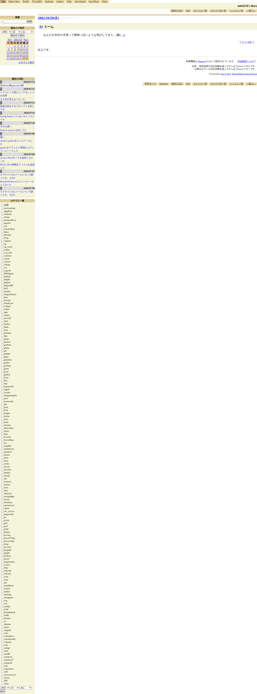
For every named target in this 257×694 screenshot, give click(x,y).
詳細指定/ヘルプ (246, 61)
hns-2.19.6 (226, 74)
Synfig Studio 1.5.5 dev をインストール (17, 118)
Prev (10, 39)
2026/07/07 (29, 171)
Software (49, 1)
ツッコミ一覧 (236, 10)
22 (14, 55)
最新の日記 (177, 10)
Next (26, 39)
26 (27, 55)
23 (17, 55)
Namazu (202, 61)
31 (20, 58)
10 (20, 49)
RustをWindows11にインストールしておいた (17, 183)
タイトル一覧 (200, 10)
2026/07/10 (29, 123)
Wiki (69, 1)
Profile (26, 1)
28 (11, 58)
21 (11, 55)
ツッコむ (247, 41)
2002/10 (18, 39)
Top (3, 1)
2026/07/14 (29, 82)
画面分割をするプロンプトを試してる (17, 108)
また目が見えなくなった (12, 99)
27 (8, 58)
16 (17, 52)
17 (20, 52)
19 (27, 52)
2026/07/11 (29, 113)
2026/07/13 (29, 89)
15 (14, 52)
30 (17, 58)
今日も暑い (6, 126)
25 (24, 55)
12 (27, 49)
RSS (188, 10)
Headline (163, 83)
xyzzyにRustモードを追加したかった (16, 159)
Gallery (60, 1)
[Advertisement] (193, 96)
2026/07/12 (29, 102)
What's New (13, 1)
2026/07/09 (29, 133)
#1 (41, 26)
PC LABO (37, 1)
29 (14, 58)
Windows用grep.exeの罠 (12, 85)
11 (24, 49)
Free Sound (80, 1)
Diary (105, 1)
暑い (2, 137)
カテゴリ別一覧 (218, 10)
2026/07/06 (29, 188)
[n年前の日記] (70, 18)
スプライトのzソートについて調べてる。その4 (16, 176)
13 (8, 52)
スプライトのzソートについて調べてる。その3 (16, 193)
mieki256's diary (247, 5)
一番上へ (251, 83)
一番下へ (251, 10)
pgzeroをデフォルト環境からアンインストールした (17, 149)
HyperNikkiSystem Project (244, 74)
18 (24, 52)
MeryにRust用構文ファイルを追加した (17, 166)
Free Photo (94, 1)
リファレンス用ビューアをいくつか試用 (17, 94)
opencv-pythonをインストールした (16, 142)
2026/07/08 (29, 154)
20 (8, 55)
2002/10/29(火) (48, 18)
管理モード (150, 83)
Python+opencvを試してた (13, 130)
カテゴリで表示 (26, 62)
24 (20, 55)
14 (11, 52)
